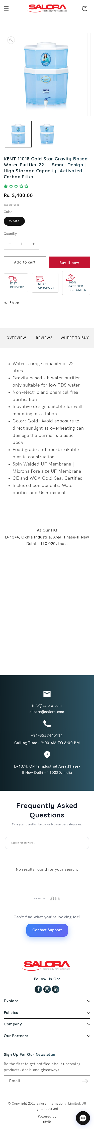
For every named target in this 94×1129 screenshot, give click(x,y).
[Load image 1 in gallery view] (18, 134)
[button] (6, 8)
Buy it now (69, 263)
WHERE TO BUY (75, 338)
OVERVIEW (16, 338)
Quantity (10, 234)
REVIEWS (44, 338)
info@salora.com (47, 705)
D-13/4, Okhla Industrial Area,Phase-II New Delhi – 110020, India (47, 769)
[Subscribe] (84, 1080)
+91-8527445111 (47, 735)
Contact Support (47, 930)
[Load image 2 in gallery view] (47, 134)
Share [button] (14, 303)
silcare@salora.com (47, 712)
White (14, 221)
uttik (47, 1122)
